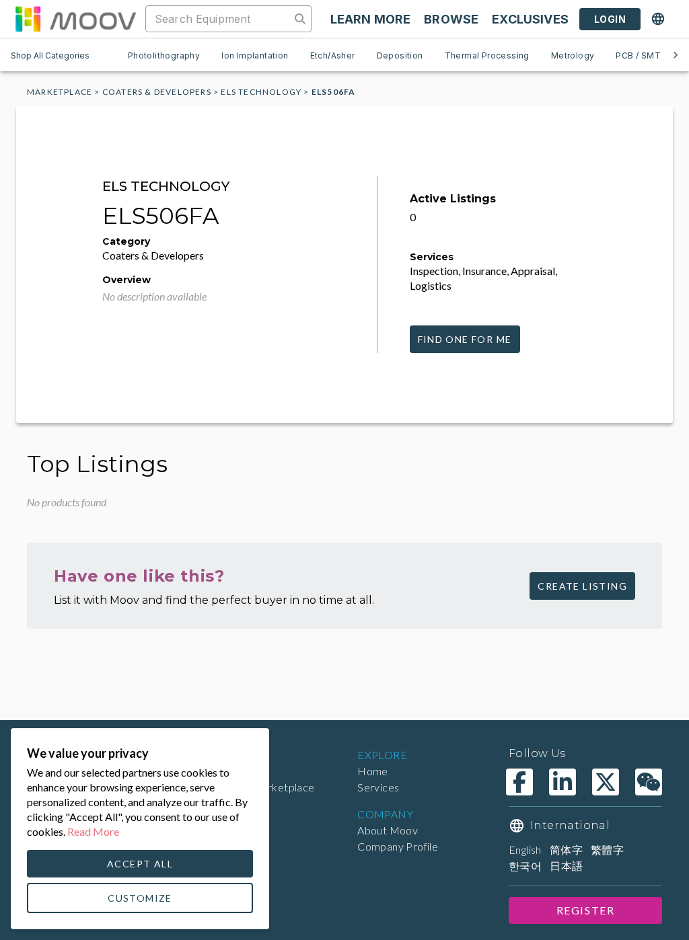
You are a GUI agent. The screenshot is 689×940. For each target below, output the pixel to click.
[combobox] (219, 18)
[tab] (164, 55)
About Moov (387, 830)
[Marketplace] (75, 19)
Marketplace (59, 92)
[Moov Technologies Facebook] (519, 782)
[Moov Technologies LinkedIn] (562, 782)
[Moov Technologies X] (605, 782)
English (525, 849)
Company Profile (397, 846)
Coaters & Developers (156, 92)
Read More (93, 831)
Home (372, 771)
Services (378, 787)
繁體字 (607, 849)
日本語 (566, 865)
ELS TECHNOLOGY (261, 92)
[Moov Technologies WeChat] (648, 782)
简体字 (566, 849)
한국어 (525, 865)
